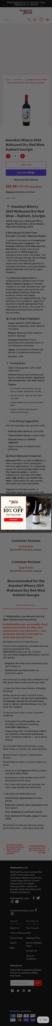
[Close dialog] (50, 497)
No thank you (13, 524)
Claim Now (13, 520)
